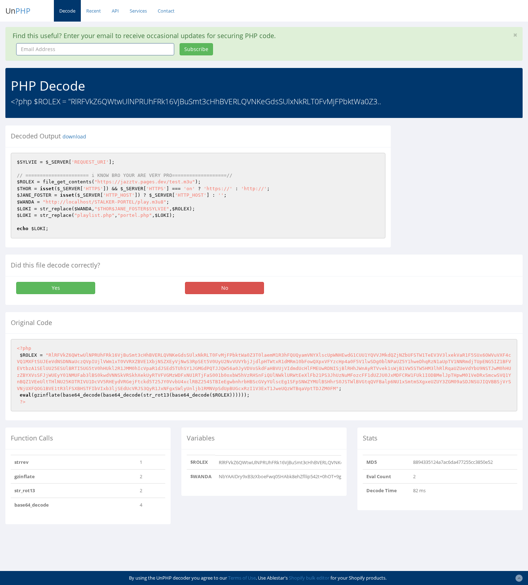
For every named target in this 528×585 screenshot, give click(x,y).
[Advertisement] (462, 175)
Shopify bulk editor (309, 578)
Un (18, 11)
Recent (93, 11)
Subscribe (196, 49)
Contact (166, 11)
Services (138, 11)
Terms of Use (242, 578)
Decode (67, 11)
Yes (56, 287)
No (224, 287)
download (74, 136)
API (115, 11)
